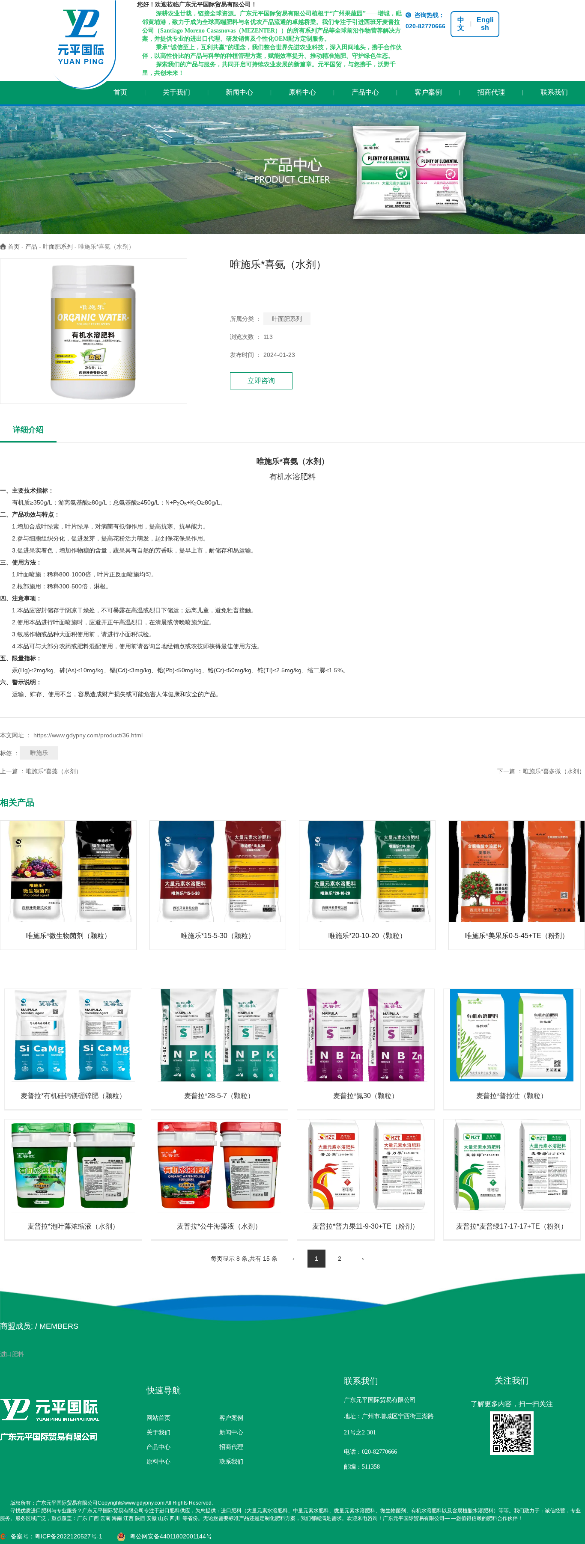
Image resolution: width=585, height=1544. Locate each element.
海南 (117, 1518)
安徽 (151, 1518)
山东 (163, 1518)
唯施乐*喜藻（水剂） (54, 771)
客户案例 (428, 92)
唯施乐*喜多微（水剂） (554, 771)
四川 (175, 1518)
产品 (31, 246)
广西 (94, 1518)
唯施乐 (39, 752)
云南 (105, 1518)
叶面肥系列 (58, 246)
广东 (82, 1518)
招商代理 (491, 92)
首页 (120, 92)
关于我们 (176, 92)
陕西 (140, 1518)
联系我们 (554, 92)
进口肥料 (12, 1354)
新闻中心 (239, 92)
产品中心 (365, 92)
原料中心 (302, 92)
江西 (128, 1518)
